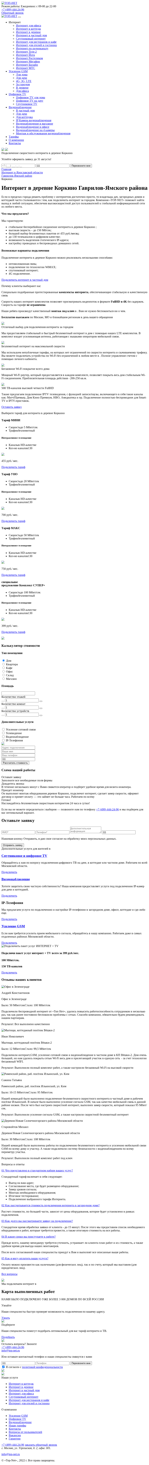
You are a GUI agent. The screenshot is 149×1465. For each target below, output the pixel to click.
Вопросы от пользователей (25, 1432)
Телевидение (14, 733)
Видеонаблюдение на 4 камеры (35, 130)
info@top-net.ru (10, 1454)
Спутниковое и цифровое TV (24, 856)
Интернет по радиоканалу (32, 48)
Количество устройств (15, 711)
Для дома (21, 74)
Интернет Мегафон (28, 61)
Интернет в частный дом (31, 35)
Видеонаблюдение (17, 736)
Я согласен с (34, 1367)
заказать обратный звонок (41, 1444)
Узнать (5, 1317)
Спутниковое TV (26, 104)
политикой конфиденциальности (42, 1367)
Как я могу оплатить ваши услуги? (24, 1258)
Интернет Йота (25, 54)
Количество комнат (13, 703)
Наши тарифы (17, 1425)
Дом (8, 660)
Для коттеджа (24, 117)
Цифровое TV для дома (30, 97)
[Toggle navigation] (19, 17)
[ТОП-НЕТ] (9, 3)
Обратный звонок (12, 12)
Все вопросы (9, 1274)
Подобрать (8, 1337)
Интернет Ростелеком (29, 58)
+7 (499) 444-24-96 (12, 9)
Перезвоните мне (81, 165)
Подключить (9, 872)
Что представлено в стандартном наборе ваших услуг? (37, 1170)
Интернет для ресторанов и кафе (36, 41)
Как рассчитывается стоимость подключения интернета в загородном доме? (50, 1205)
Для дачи (21, 77)
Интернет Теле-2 (26, 51)
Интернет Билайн (27, 64)
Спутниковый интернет (31, 38)
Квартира (12, 664)
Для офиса (22, 90)
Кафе (9, 667)
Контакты (15, 1428)
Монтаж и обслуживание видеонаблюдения (43, 133)
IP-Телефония (14, 740)
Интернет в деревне (28, 32)
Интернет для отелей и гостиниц (36, 45)
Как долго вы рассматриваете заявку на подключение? (37, 1221)
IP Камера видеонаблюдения (33, 120)
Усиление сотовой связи (21, 729)
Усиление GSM (13, 926)
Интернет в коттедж (28, 28)
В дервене (22, 87)
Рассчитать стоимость (15, 763)
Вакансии (15, 1435)
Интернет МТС (25, 68)
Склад (10, 675)
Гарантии (15, 1438)
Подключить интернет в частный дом (24, 279)
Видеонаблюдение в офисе (32, 126)
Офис (9, 671)
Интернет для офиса (28, 25)
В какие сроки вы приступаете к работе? (28, 1236)
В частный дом (25, 110)
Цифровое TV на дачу (29, 100)
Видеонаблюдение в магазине (34, 123)
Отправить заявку (13, 845)
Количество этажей (13, 696)
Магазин (11, 678)
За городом (23, 84)
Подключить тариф (13, 467)
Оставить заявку (11, 406)
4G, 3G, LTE (23, 81)
